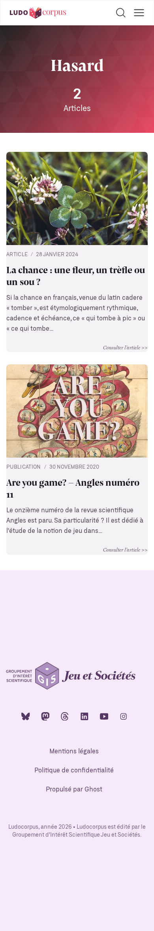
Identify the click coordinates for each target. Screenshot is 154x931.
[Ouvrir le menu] (139, 12)
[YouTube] (104, 716)
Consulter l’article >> (125, 347)
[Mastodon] (45, 716)
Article (17, 254)
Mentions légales (74, 752)
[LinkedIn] (84, 716)
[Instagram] (123, 716)
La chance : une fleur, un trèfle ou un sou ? (75, 275)
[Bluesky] (26, 716)
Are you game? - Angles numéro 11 (72, 488)
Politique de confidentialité (74, 771)
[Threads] (65, 716)
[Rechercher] (121, 12)
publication (23, 467)
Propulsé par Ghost (74, 790)
